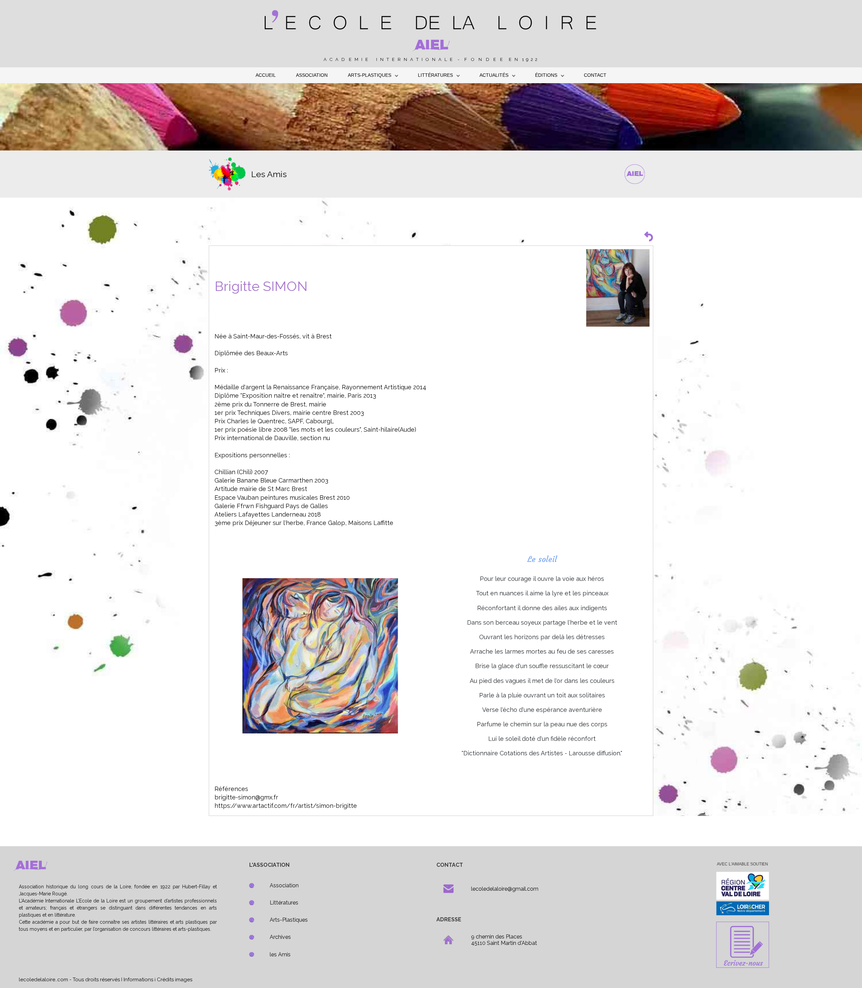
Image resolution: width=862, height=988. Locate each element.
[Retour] (648, 236)
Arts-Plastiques (289, 920)
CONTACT (595, 75)
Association (284, 885)
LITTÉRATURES (435, 75)
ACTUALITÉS (493, 75)
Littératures (284, 902)
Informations (138, 980)
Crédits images (174, 980)
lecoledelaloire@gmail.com (504, 889)
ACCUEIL (266, 75)
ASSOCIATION (312, 75)
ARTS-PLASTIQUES (369, 75)
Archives (280, 937)
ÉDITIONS (546, 75)
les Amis (280, 954)
